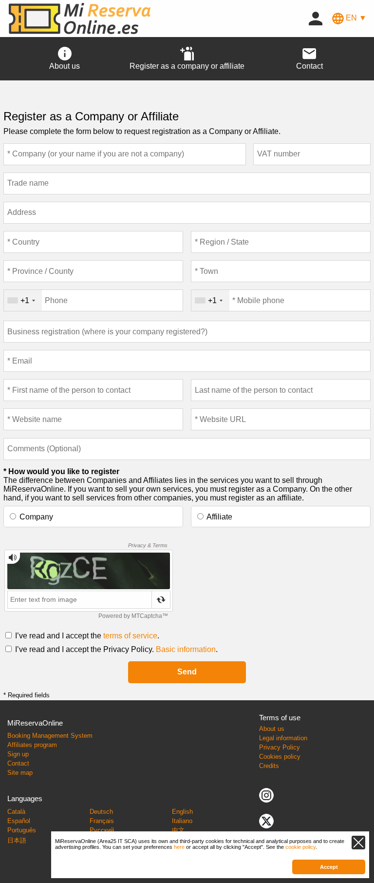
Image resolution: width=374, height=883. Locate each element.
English (182, 811)
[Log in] (315, 18)
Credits (269, 765)
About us (271, 728)
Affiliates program (32, 745)
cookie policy (300, 847)
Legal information (283, 738)
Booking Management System (50, 735)
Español (18, 821)
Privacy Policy (279, 747)
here (179, 847)
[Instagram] (266, 794)
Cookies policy (279, 756)
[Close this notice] (358, 842)
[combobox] (23, 300)
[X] (266, 820)
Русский (102, 830)
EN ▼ (355, 18)
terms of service (130, 636)
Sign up (18, 754)
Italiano (182, 821)
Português (21, 830)
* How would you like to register (61, 471)
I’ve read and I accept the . (87, 636)
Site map (20, 772)
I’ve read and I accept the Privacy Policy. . (116, 649)
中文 (178, 830)
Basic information (186, 649)
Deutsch (101, 811)
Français (102, 821)
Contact (18, 763)
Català (16, 811)
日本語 (16, 840)
